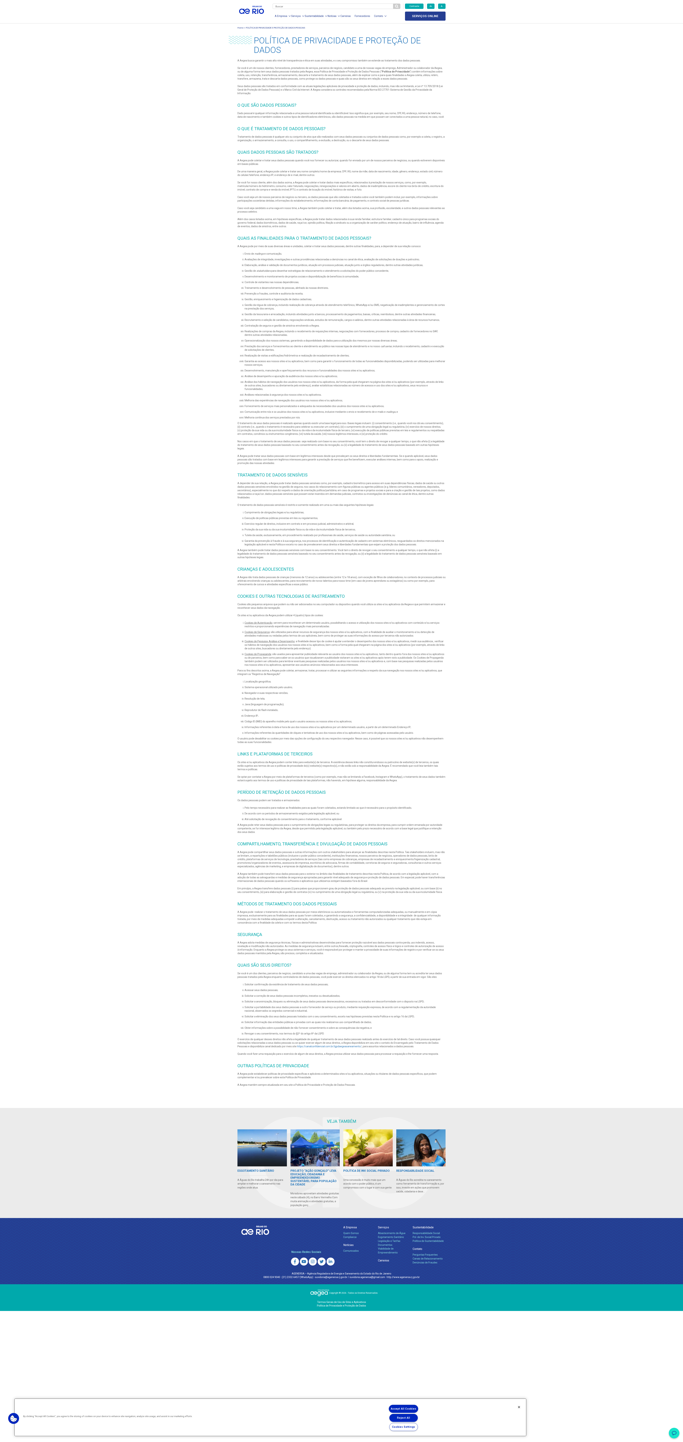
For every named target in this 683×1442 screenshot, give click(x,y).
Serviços (383, 1227)
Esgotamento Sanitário (391, 1237)
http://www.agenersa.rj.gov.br (403, 1277)
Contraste (414, 6)
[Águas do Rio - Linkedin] (331, 1262)
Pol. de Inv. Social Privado (427, 1237)
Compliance (350, 1237)
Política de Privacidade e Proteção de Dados (341, 1305)
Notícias (348, 1245)
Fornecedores (362, 16)
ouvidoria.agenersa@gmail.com (367, 1277)
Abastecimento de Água (391, 1233)
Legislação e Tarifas (389, 1241)
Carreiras (345, 16)
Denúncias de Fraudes (425, 1262)
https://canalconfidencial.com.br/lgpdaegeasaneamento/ (329, 1046)
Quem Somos (351, 1233)
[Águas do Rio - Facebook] (295, 1262)
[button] (13, 1418)
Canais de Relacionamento (428, 1258)
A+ (431, 6)
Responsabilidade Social (426, 1233)
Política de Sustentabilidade (428, 1241)
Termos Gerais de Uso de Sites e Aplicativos (341, 1302)
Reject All (403, 1417)
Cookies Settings (403, 1426)
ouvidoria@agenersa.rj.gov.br (331, 1277)
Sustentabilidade (423, 1227)
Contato (417, 1249)
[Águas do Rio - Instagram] (313, 1262)
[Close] (519, 1407)
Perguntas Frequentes (425, 1254)
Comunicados (351, 1250)
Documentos (385, 1244)
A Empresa (350, 1227)
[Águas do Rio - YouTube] (304, 1262)
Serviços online (425, 16)
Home (240, 27)
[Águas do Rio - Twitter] (322, 1262)
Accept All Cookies (403, 1408)
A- (442, 6)
